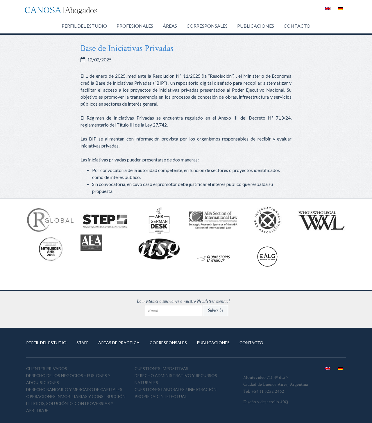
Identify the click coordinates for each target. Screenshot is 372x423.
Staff (82, 342)
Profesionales (135, 26)
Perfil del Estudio (84, 26)
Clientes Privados (46, 368)
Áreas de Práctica (119, 342)
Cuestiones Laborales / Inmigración (176, 389)
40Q (284, 402)
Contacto (297, 26)
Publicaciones (255, 26)
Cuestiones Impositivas (161, 368)
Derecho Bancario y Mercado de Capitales (74, 389)
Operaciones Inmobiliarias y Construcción (76, 396)
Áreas (170, 26)
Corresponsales (207, 26)
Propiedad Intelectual (161, 396)
